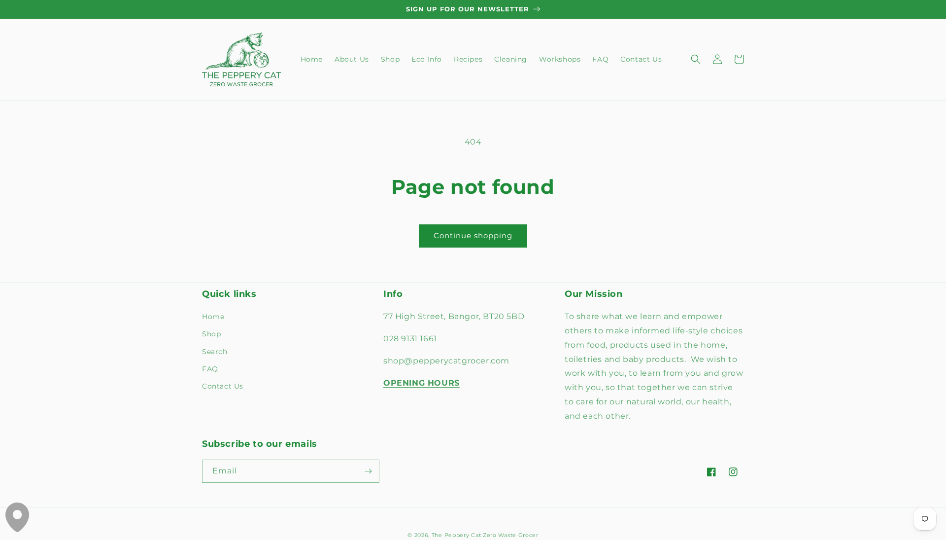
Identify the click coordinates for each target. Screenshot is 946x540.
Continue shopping (473, 235)
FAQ (210, 368)
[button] (696, 59)
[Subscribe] (368, 471)
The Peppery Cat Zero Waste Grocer (485, 535)
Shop (211, 333)
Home (213, 316)
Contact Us (222, 386)
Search (215, 351)
